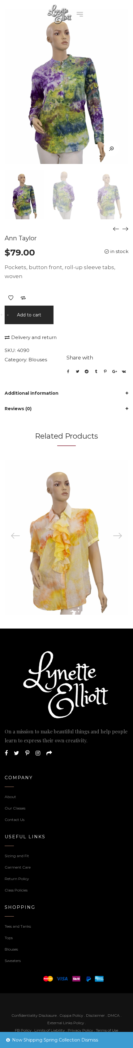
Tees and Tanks (18, 926)
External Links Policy (65, 1022)
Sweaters (13, 960)
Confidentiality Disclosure (34, 1015)
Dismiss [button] (89, 1040)
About (10, 796)
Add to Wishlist (11, 298)
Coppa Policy (71, 1015)
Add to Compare (23, 298)
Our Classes (15, 808)
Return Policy (17, 878)
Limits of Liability (49, 1030)
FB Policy (23, 1030)
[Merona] (125, 228)
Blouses (37, 360)
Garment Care (18, 867)
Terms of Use (107, 1030)
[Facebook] (6, 753)
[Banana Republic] (116, 228)
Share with (79, 358)
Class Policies (16, 890)
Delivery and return (34, 337)
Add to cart (29, 315)
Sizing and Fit (17, 855)
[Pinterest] (27, 753)
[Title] (49, 753)
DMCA (114, 1015)
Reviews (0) (18, 408)
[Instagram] (38, 753)
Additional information (31, 393)
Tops (9, 937)
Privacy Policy (80, 1030)
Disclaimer (96, 1015)
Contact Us (14, 819)
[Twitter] (16, 753)
